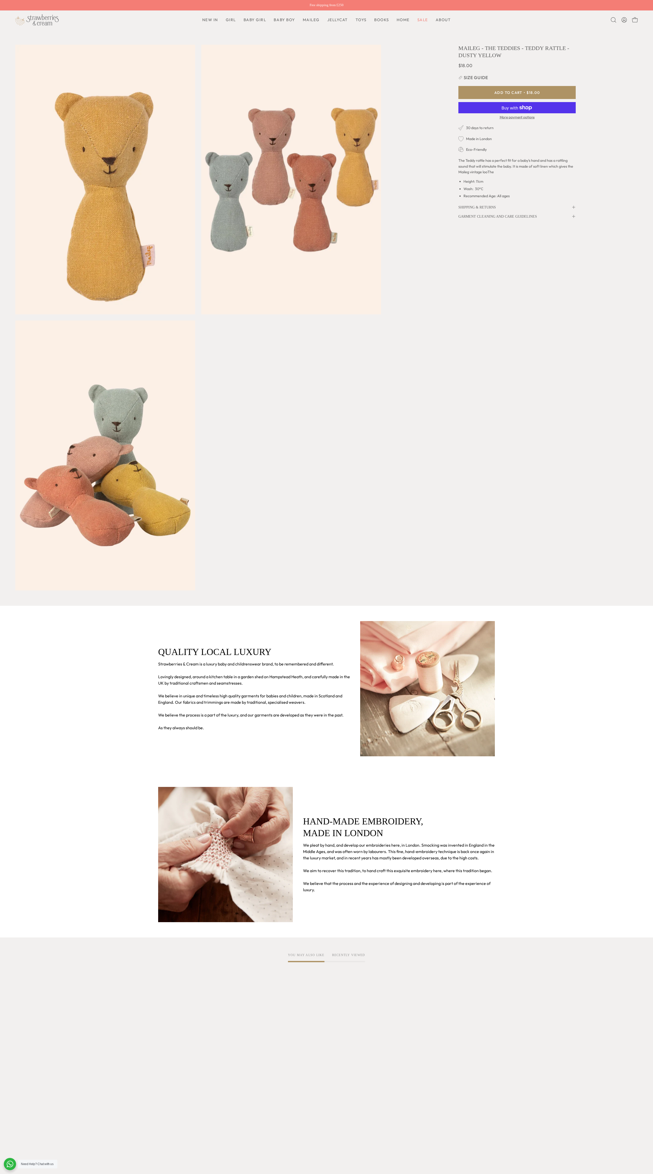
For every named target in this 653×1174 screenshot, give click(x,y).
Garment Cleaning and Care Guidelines (497, 216)
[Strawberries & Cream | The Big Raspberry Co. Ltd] (37, 20)
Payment (305, 1065)
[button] (284, 19)
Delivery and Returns (316, 1057)
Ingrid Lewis (169, 1089)
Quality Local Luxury (176, 1057)
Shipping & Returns (477, 207)
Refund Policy (240, 1074)
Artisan (165, 1065)
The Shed (166, 1097)
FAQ (301, 1049)
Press (163, 1122)
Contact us (306, 1074)
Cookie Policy (240, 1065)
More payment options (517, 117)
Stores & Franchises (176, 1114)
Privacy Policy (240, 1057)
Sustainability (170, 1105)
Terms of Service (243, 1049)
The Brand (167, 1049)
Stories (164, 1131)
